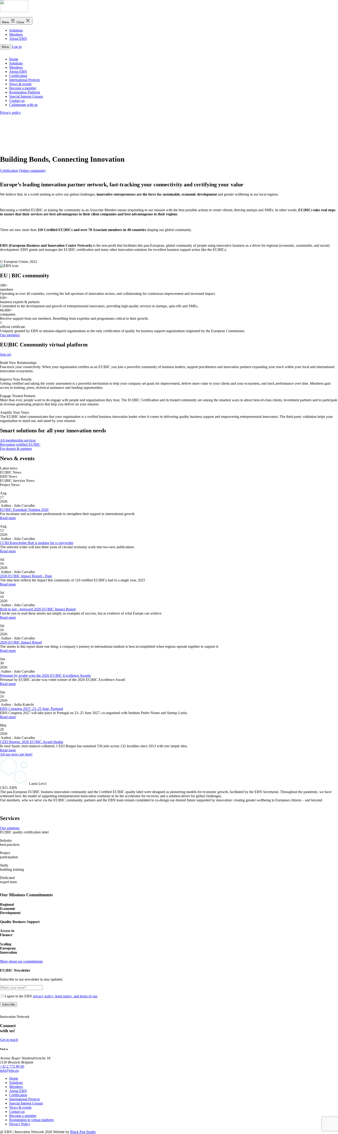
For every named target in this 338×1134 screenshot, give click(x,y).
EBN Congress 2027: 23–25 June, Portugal (31, 709)
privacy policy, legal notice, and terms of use (65, 996)
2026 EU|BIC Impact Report (21, 642)
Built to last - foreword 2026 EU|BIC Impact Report (38, 609)
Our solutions (10, 828)
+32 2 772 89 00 (12, 1066)
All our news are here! (16, 754)
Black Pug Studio (83, 1132)
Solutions (16, 30)
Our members (10, 335)
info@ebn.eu (9, 1070)
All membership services (18, 440)
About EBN (18, 39)
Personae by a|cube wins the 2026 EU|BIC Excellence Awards (45, 675)
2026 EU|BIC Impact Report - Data (26, 576)
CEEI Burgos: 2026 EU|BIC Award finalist (31, 742)
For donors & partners (16, 449)
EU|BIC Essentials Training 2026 (24, 510)
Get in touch (9, 1040)
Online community (32, 171)
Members (16, 34)
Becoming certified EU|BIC (20, 444)
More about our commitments (21, 961)
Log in (17, 47)
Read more (8, 518)
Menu (5, 47)
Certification (9, 171)
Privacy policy (10, 112)
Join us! (5, 354)
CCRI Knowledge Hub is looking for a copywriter (36, 543)
